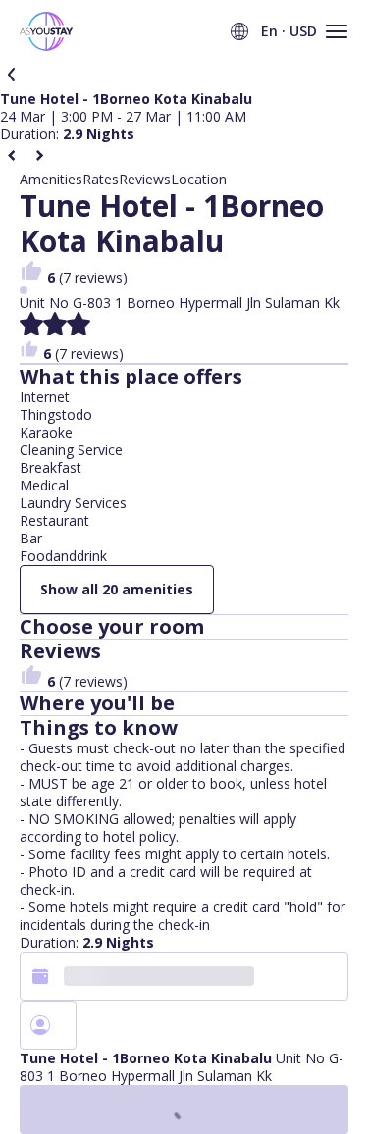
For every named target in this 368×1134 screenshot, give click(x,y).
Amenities (51, 179)
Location (199, 179)
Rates (100, 179)
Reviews (145, 179)
